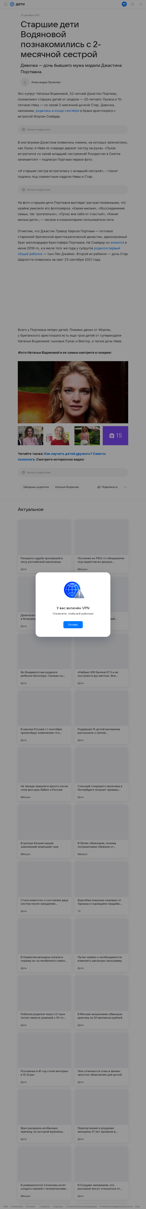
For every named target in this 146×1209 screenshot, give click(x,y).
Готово (73, 624)
